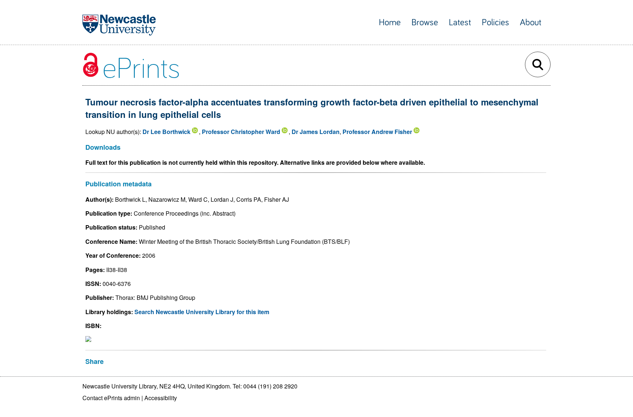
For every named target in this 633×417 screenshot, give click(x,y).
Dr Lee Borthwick (166, 131)
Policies (495, 22)
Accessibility (160, 398)
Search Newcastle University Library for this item (201, 312)
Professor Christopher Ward (241, 131)
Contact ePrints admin (111, 398)
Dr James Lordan (316, 131)
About (530, 22)
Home (390, 22)
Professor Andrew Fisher (377, 131)
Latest (460, 22)
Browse (424, 22)
